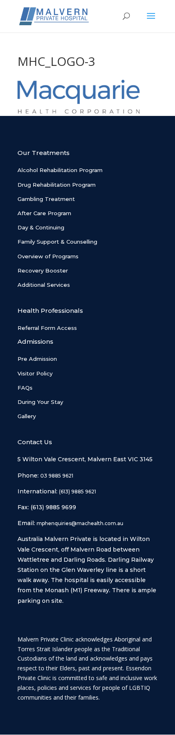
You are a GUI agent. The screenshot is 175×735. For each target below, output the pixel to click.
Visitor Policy (35, 373)
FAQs (25, 387)
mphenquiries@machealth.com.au (80, 523)
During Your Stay (40, 402)
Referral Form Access (47, 328)
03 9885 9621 (56, 476)
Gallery (27, 416)
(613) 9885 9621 (77, 492)
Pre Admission (37, 359)
